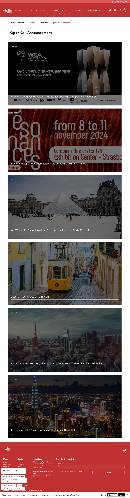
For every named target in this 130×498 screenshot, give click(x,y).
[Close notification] (24, 469)
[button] (110, 10)
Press (32, 23)
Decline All (112, 495)
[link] (124, 10)
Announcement (42, 23)
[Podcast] (123, 2)
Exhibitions (22, 23)
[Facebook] (115, 2)
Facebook (21, 462)
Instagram (21, 464)
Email (60, 463)
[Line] (121, 2)
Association (7, 466)
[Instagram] (113, 2)
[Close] (128, 494)
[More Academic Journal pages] (101, 10)
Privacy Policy (75, 495)
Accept (122, 495)
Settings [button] (103, 495)
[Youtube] (126, 2)
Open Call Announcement (61, 23)
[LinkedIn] (118, 2)
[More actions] (118, 46)
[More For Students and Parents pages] (70, 10)
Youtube (20, 466)
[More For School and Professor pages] (46, 10)
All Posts (11, 23)
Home (5, 462)
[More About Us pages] (23, 10)
